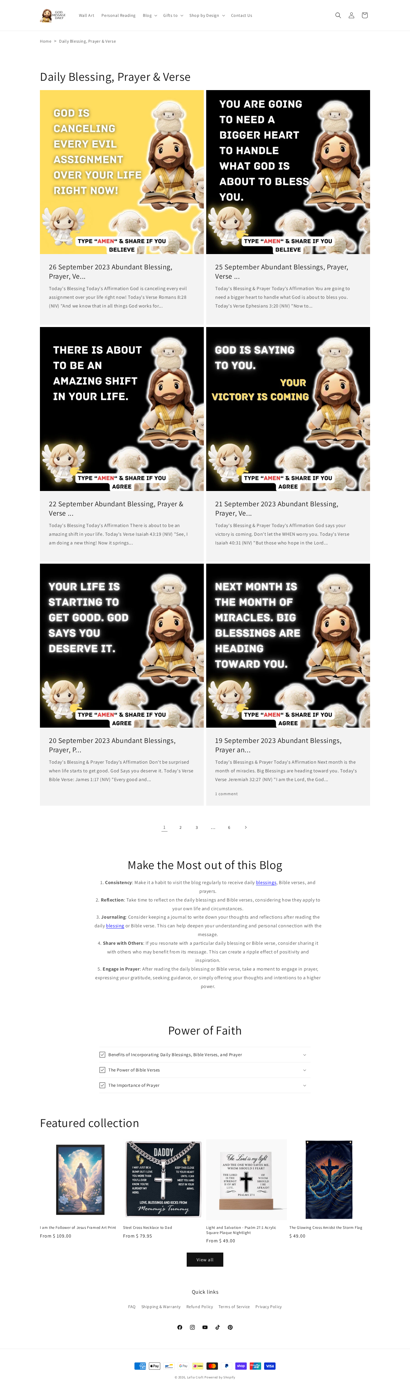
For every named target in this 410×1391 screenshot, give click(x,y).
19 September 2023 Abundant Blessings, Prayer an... (278, 745)
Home (45, 41)
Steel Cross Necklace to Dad (147, 1227)
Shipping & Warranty (161, 1306)
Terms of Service (234, 1306)
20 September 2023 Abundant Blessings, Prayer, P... (112, 745)
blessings (266, 882)
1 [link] (164, 827)
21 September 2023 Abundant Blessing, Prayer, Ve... (277, 508)
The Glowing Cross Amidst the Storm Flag (325, 1227)
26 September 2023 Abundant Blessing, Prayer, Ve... (111, 271)
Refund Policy (199, 1306)
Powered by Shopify (219, 1377)
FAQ (132, 1306)
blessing (115, 926)
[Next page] (245, 827)
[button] (149, 15)
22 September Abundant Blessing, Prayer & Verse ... (116, 508)
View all (205, 1259)
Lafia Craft (195, 1377)
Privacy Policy (268, 1306)
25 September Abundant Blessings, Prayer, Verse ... (281, 271)
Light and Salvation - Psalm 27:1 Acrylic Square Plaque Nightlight (241, 1230)
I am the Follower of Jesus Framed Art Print (78, 1227)
